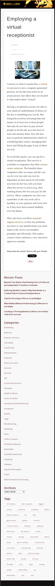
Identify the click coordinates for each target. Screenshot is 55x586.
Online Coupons (11, 439)
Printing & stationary (12, 444)
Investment (8, 408)
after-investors (26, 504)
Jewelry (7, 413)
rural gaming (25, 548)
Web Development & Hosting (16, 479)
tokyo (31, 564)
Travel (6, 474)
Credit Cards (9, 347)
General (7, 368)
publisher (14, 45)
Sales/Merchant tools (13, 454)
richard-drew (39, 542)
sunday (23, 559)
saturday (40, 548)
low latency (25, 531)
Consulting (8, 342)
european (34, 509)
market (38, 531)
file (26, 515)
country (9, 509)
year (23, 575)
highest (25, 520)
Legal (6, 418)
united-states (23, 570)
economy (21, 509)
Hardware (8, 388)
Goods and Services (12, 383)
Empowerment (10, 353)
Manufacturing (10, 424)
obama (46, 537)
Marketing (8, 429)
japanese (40, 526)
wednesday (11, 575)
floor (34, 515)
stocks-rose (11, 559)
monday (21, 537)
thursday (10, 564)
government (11, 520)
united (9, 570)
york (32, 575)
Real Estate (8, 449)
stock (20, 553)
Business (8, 332)
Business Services (18, 54)
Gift (5, 378)
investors (27, 526)
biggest (41, 504)
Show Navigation (44, 25)
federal (47, 509)
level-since (11, 531)
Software (8, 464)
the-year (35, 559)
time (21, 564)
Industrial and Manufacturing (16, 403)
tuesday (42, 564)
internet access (12, 526)
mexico (9, 537)
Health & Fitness (11, 393)
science (9, 553)
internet (37, 520)
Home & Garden (11, 398)
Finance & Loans (11, 363)
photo (9, 542)
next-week (34, 537)
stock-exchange (33, 553)
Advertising (8, 327)
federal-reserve (12, 515)
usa (35, 570)
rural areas (11, 548)
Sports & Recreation (12, 469)
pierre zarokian (22, 542)
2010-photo (11, 504)
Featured (8, 358)
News (6, 434)
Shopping (8, 459)
